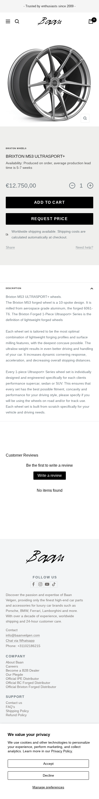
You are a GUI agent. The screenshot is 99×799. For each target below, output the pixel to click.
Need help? (84, 247)
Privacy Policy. (62, 751)
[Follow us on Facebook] (33, 584)
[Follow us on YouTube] (47, 584)
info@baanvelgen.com (23, 635)
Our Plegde (14, 674)
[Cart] (90, 21)
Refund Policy (16, 715)
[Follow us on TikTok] (53, 584)
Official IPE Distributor (22, 679)
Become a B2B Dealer (22, 670)
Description (13, 288)
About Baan (15, 662)
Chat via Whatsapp (20, 640)
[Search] (17, 21)
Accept (48, 764)
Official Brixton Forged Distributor (31, 687)
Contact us (14, 703)
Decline (48, 775)
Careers (12, 666)
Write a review (49, 475)
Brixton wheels (16, 148)
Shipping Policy (17, 711)
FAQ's (10, 707)
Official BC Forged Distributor (28, 683)
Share (10, 247)
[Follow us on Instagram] (40, 584)
